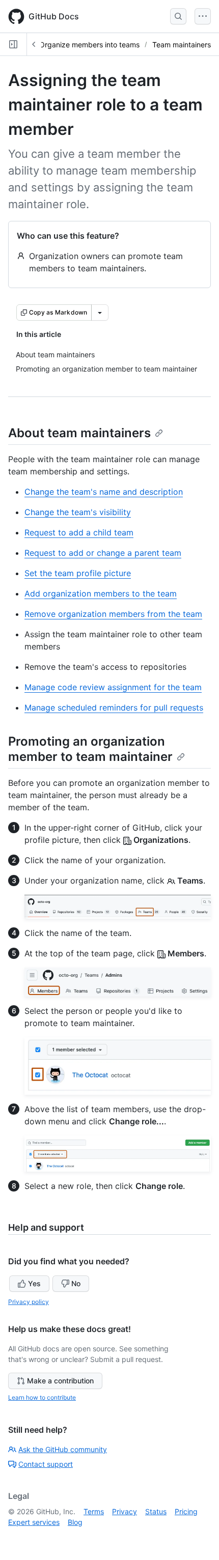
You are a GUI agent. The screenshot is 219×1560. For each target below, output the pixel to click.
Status (156, 1511)
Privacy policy (28, 1302)
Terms (94, 1511)
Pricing (186, 1511)
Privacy (124, 1511)
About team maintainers (79, 433)
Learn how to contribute (42, 1397)
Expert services (34, 1522)
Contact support (45, 1464)
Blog (75, 1522)
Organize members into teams (89, 44)
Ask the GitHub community (62, 1449)
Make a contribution (60, 1380)
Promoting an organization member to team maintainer (90, 749)
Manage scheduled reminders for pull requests (113, 707)
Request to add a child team (78, 532)
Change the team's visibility (77, 512)
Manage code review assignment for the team (113, 687)
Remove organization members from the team (113, 614)
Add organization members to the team (100, 593)
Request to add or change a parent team (102, 553)
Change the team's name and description (103, 492)
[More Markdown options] (99, 312)
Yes (34, 1283)
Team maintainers (181, 44)
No (75, 1283)
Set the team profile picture (77, 573)
